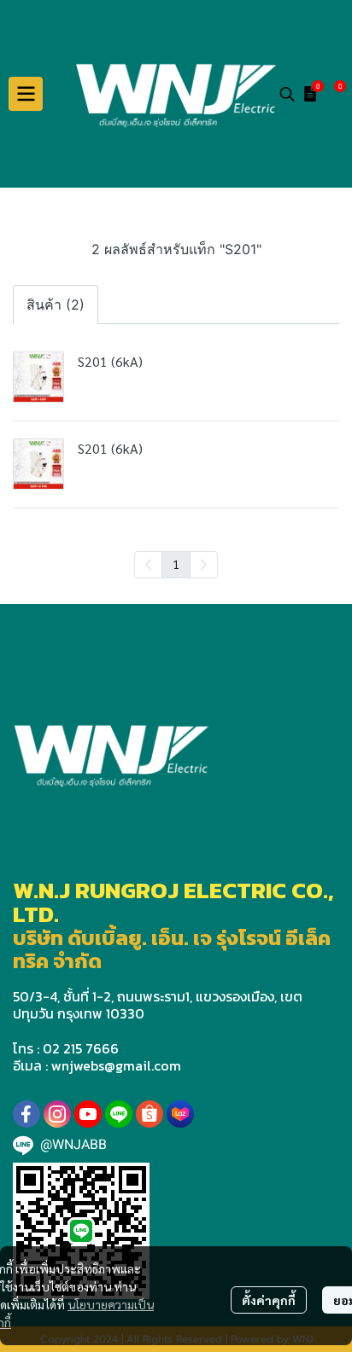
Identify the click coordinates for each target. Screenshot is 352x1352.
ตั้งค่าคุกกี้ (269, 1300)
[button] (287, 94)
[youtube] (88, 1114)
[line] (118, 1114)
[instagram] (57, 1114)
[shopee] (149, 1114)
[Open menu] (26, 94)
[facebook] (26, 1114)
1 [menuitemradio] (176, 564)
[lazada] (180, 1114)
